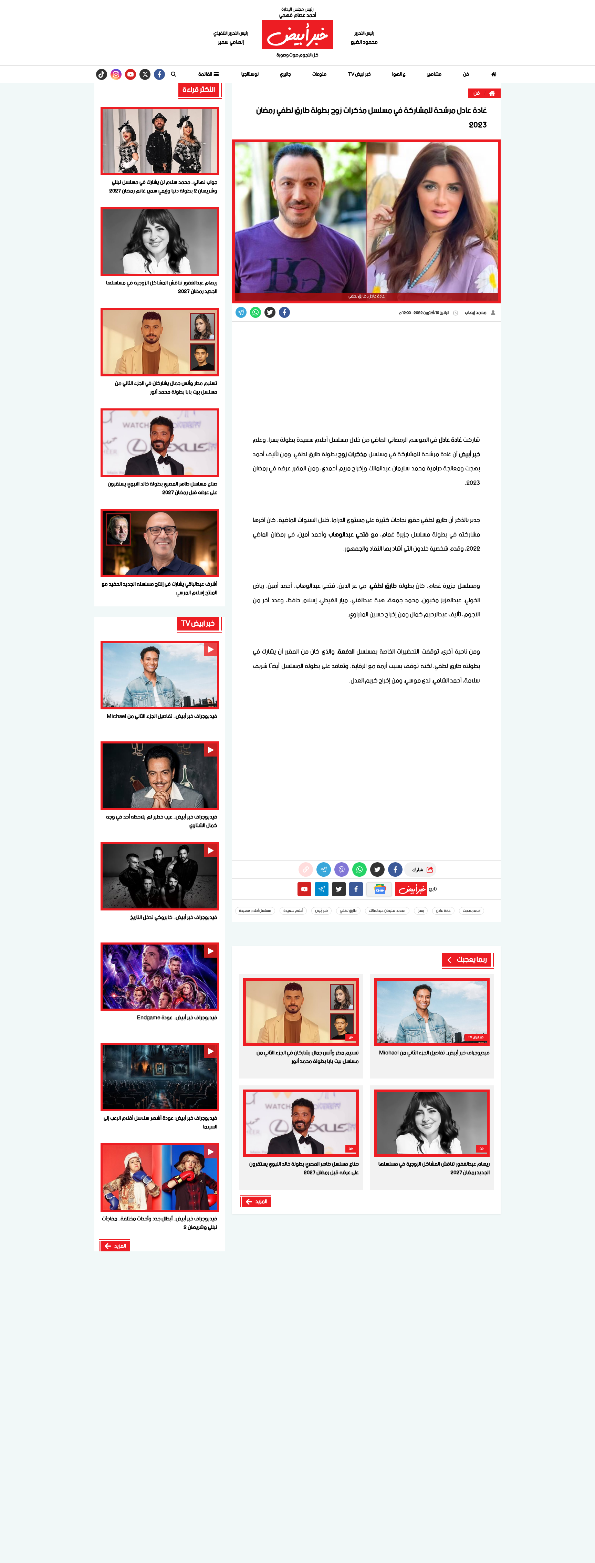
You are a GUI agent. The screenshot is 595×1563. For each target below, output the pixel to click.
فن (466, 74)
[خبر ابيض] (297, 34)
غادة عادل (443, 911)
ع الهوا (399, 74)
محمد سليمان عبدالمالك (387, 911)
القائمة (205, 74)
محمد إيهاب (476, 313)
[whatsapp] (306, 869)
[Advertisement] (366, 378)
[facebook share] (284, 312)
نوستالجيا (250, 74)
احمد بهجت (471, 911)
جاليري (285, 74)
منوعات (319, 74)
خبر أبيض (321, 911)
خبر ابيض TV (359, 74)
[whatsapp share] (255, 312)
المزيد (261, 1202)
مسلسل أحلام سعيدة (255, 911)
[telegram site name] (321, 889)
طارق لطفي (348, 911)
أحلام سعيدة (293, 911)
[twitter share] (269, 312)
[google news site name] (379, 889)
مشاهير (434, 74)
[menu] (173, 74)
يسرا (421, 911)
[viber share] (241, 312)
